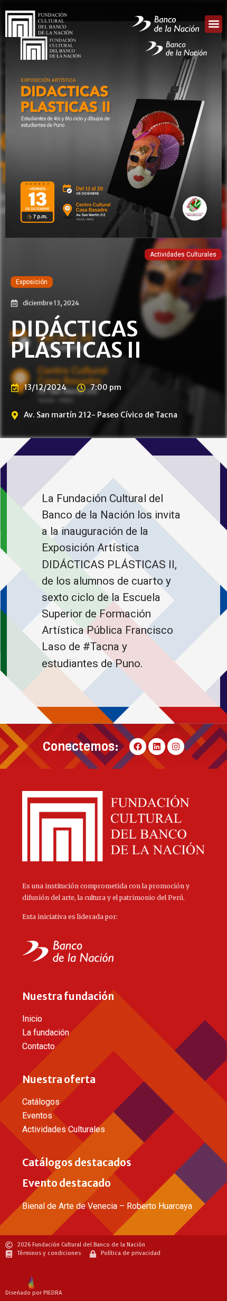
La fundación (45, 1032)
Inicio (32, 1019)
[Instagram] (175, 746)
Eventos (37, 1116)
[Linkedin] (156, 746)
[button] (213, 24)
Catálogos (41, 1102)
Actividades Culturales (183, 254)
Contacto (38, 1046)
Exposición (32, 282)
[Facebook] (137, 746)
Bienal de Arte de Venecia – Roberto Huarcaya (107, 1206)
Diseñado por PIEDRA (33, 1292)
